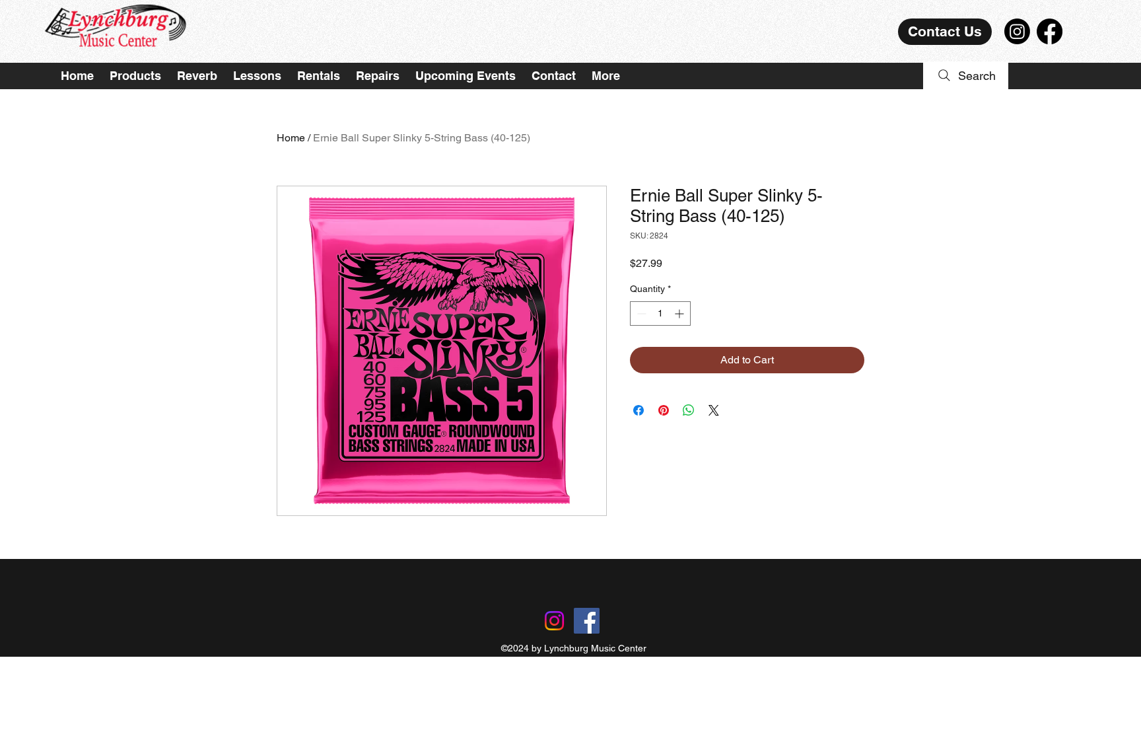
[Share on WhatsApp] (689, 410)
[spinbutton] (660, 313)
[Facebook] (1049, 31)
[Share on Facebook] (638, 410)
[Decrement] (640, 313)
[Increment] (680, 313)
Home (291, 137)
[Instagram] (1017, 31)
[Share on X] (714, 410)
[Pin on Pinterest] (664, 410)
